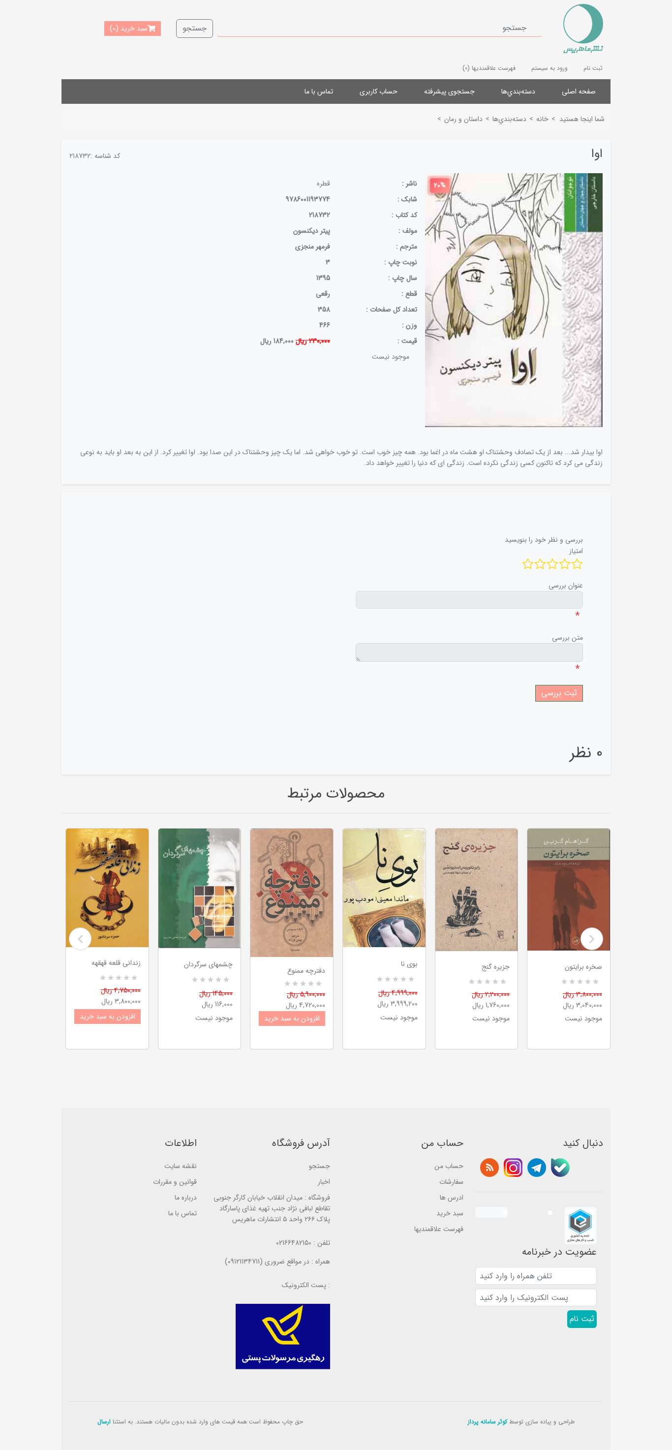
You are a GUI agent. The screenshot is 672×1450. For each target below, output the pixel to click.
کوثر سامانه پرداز (487, 1421)
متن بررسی (567, 637)
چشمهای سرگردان (208, 964)
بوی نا (409, 963)
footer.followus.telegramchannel (536, 1167)
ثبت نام (593, 68)
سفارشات (451, 1181)
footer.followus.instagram (513, 1167)
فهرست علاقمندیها (438, 1229)
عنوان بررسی (566, 585)
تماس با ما (319, 91)
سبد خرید (449, 1213)
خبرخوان (489, 1167)
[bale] (560, 1167)
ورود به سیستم (549, 68)
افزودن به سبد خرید (107, 1016)
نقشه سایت (180, 1166)
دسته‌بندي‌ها (518, 91)
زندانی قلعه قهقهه (116, 962)
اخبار (324, 1181)
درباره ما (186, 1197)
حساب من (448, 1166)
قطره (323, 183)
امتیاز (576, 551)
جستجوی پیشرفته (449, 91)
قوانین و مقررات (175, 1181)
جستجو (195, 28)
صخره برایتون (583, 966)
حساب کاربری (378, 91)
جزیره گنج (496, 966)
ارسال (104, 1421)
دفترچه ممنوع (306, 970)
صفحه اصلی (579, 91)
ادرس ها (451, 1197)
